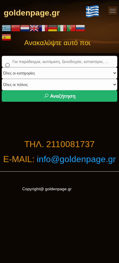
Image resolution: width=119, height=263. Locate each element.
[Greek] (6, 28)
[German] (52, 28)
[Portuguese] (71, 28)
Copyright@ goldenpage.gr (47, 189)
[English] (34, 28)
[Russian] (80, 28)
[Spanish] (6, 37)
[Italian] (61, 28)
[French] (43, 28)
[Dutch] (24, 28)
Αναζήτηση (62, 96)
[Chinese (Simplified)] (15, 28)
